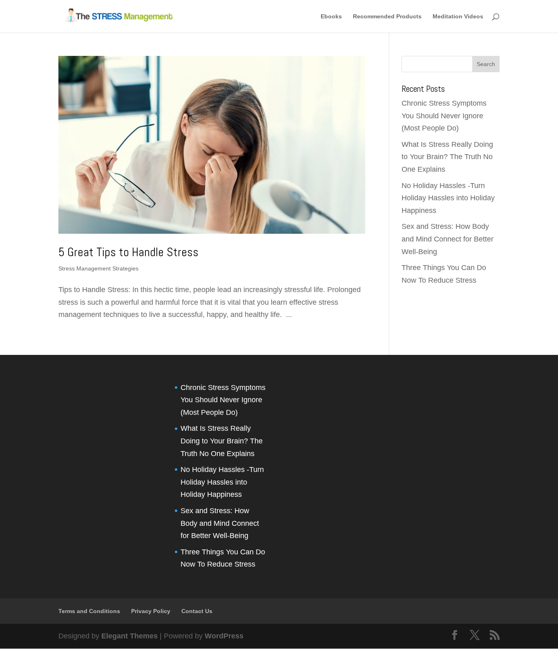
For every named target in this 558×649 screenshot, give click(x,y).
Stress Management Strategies (98, 268)
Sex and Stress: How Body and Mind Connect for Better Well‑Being (447, 238)
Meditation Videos (458, 16)
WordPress (224, 636)
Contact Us (196, 611)
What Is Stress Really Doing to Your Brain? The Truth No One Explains (447, 156)
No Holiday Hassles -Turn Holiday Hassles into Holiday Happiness (448, 198)
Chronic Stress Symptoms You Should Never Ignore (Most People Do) (444, 115)
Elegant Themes (129, 636)
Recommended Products (387, 16)
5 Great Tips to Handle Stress (128, 252)
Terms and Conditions (89, 611)
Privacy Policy (150, 611)
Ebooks (331, 16)
